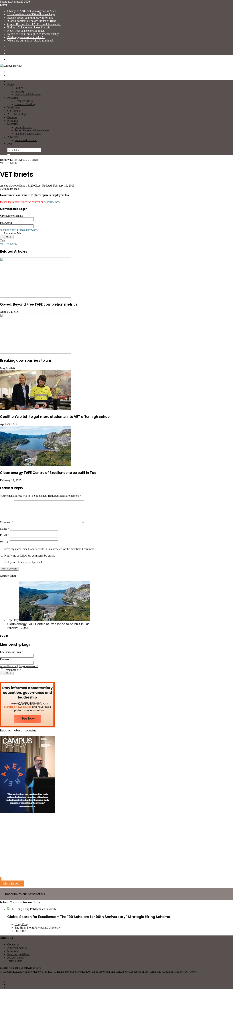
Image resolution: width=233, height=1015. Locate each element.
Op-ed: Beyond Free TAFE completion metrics (34, 24)
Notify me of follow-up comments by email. (29, 555)
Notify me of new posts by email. (23, 562)
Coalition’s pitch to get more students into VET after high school (55, 416)
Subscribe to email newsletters (32, 130)
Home (3, 159)
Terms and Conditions (162, 971)
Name (4, 528)
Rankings (12, 120)
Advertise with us (17, 947)
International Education (28, 94)
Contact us (13, 944)
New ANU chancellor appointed (26, 30)
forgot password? (28, 229)
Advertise (12, 137)
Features (12, 117)
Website (4, 542)
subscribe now (52, 201)
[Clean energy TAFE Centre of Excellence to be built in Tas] (35, 464)
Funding (19, 91)
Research (12, 97)
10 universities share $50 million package (31, 14)
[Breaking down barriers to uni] (35, 352)
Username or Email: (11, 215)
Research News (24, 100)
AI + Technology (17, 114)
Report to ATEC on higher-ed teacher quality (33, 33)
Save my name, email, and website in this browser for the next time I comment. (49, 549)
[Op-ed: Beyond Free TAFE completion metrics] (35, 296)
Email (4, 535)
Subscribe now (23, 127)
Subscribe (13, 123)
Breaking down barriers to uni (25, 360)
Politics (19, 87)
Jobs (9, 143)
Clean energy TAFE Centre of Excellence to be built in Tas (48, 472)
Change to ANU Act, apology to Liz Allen (31, 11)
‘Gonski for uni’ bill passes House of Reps (31, 20)
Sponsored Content (26, 140)
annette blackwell (10, 185)
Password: (6, 222)
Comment (6, 522)
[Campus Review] (11, 65)
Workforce (13, 107)
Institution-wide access (28, 133)
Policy (11, 84)
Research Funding (25, 104)
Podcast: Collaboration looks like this (28, 27)
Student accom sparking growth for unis (30, 17)
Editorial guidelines (18, 954)
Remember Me (12, 233)
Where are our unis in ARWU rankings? (30, 40)
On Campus (14, 110)
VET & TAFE (16, 159)
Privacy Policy (15, 957)
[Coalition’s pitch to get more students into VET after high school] (35, 408)
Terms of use (14, 960)
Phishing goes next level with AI (26, 37)
